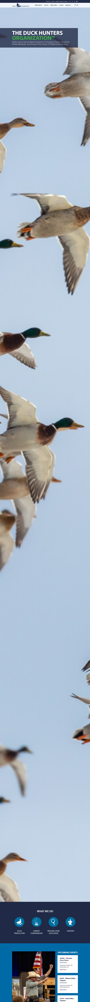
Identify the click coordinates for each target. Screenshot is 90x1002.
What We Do (38, 5)
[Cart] (77, 5)
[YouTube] (77, 1)
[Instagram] (75, 1)
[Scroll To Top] (87, 1000)
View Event (63, 969)
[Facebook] (70, 1)
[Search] (75, 5)
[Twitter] (72, 1)
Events (61, 5)
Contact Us (48, 1)
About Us (68, 5)
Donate (53, 1)
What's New (53, 5)
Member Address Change (61, 1)
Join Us (46, 5)
